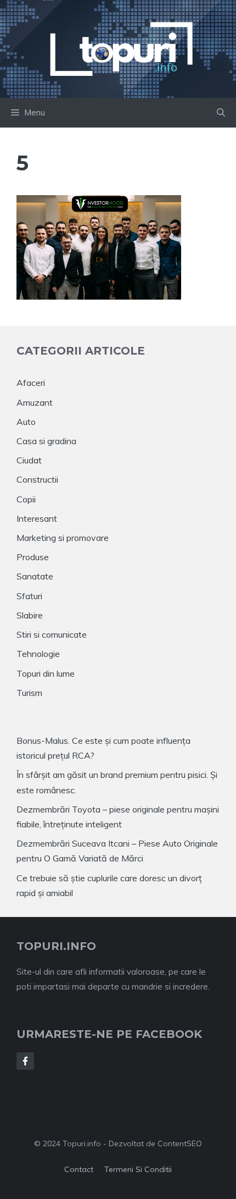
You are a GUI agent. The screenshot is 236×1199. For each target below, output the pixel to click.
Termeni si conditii (138, 1169)
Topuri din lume (45, 673)
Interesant (36, 518)
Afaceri (30, 382)
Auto (26, 421)
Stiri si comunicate (51, 634)
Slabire (29, 615)
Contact (78, 1169)
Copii (26, 499)
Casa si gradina (46, 440)
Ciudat (29, 460)
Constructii (37, 479)
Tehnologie (38, 653)
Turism (29, 692)
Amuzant (34, 402)
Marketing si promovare (62, 537)
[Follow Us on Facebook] (25, 1061)
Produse (32, 556)
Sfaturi (29, 595)
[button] (221, 113)
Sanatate (34, 576)
